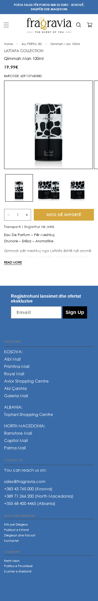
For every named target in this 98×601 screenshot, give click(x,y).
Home (8, 44)
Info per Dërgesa (16, 524)
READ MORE (13, 262)
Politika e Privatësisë (18, 566)
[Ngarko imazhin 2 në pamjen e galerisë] (49, 188)
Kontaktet (11, 540)
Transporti (12, 227)
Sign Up (75, 312)
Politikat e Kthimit (16, 530)
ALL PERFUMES (32, 44)
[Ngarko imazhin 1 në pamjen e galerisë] (19, 188)
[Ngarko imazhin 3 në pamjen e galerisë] (78, 188)
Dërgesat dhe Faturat (19, 535)
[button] (6, 25)
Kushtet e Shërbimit (18, 571)
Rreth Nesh (12, 560)
